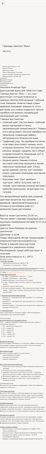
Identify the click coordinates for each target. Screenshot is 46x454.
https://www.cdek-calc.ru (16, 272)
